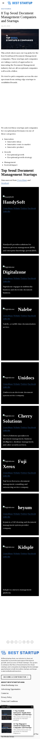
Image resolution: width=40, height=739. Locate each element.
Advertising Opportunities (10, 689)
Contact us (5, 693)
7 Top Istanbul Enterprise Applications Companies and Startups (22, 712)
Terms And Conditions (9, 701)
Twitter (24, 208)
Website (16, 208)
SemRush (5, 183)
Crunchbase (22, 180)
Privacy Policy (6, 697)
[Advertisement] (20, 106)
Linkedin (6, 211)
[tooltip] (8, 642)
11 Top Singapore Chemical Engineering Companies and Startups (22, 725)
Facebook (32, 208)
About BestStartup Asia (9, 685)
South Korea (6, 8)
